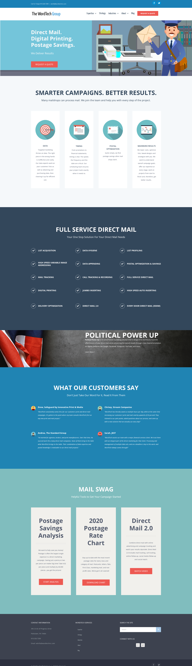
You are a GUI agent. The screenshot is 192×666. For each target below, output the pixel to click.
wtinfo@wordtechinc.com (58, 4)
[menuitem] (93, 13)
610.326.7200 (44, 4)
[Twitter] (143, 645)
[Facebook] (138, 645)
